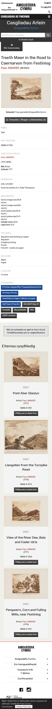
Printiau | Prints (9, 293)
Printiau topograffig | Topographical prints (21, 287)
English (47, 3)
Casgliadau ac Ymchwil (15, 16)
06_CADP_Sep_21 (31, 304)
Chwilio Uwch (26, 39)
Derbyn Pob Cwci (24, 707)
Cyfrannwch (7, 3)
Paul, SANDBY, (10, 67)
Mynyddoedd (20, 310)
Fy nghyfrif (46, 7)
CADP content (8, 315)
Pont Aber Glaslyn (26, 393)
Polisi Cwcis (25, 704)
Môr (32, 310)
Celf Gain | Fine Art (10, 304)
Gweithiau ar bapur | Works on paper (18, 298)
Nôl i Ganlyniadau (12, 48)
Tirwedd (6, 310)
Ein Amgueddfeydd (8, 8)
